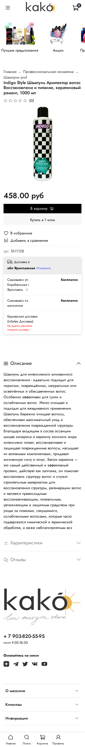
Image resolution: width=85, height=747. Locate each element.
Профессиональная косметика (48, 71)
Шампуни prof (15, 77)
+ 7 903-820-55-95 (24, 636)
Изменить (44, 268)
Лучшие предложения (19, 50)
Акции (58, 50)
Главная (10, 71)
